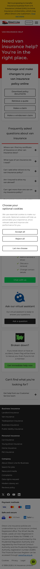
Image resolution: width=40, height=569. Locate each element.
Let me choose (20, 248)
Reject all (20, 239)
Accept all (20, 232)
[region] (20, 227)
